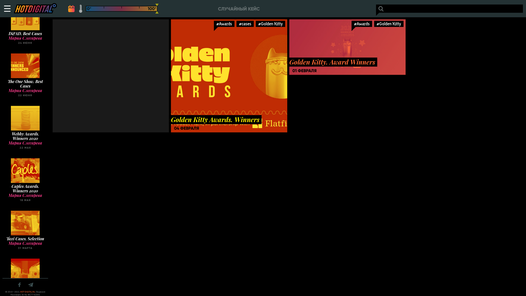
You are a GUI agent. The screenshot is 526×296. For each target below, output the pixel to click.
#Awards (224, 24)
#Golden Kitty (270, 24)
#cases (245, 24)
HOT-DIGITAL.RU (27, 291)
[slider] (157, 9)
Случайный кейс (239, 9)
